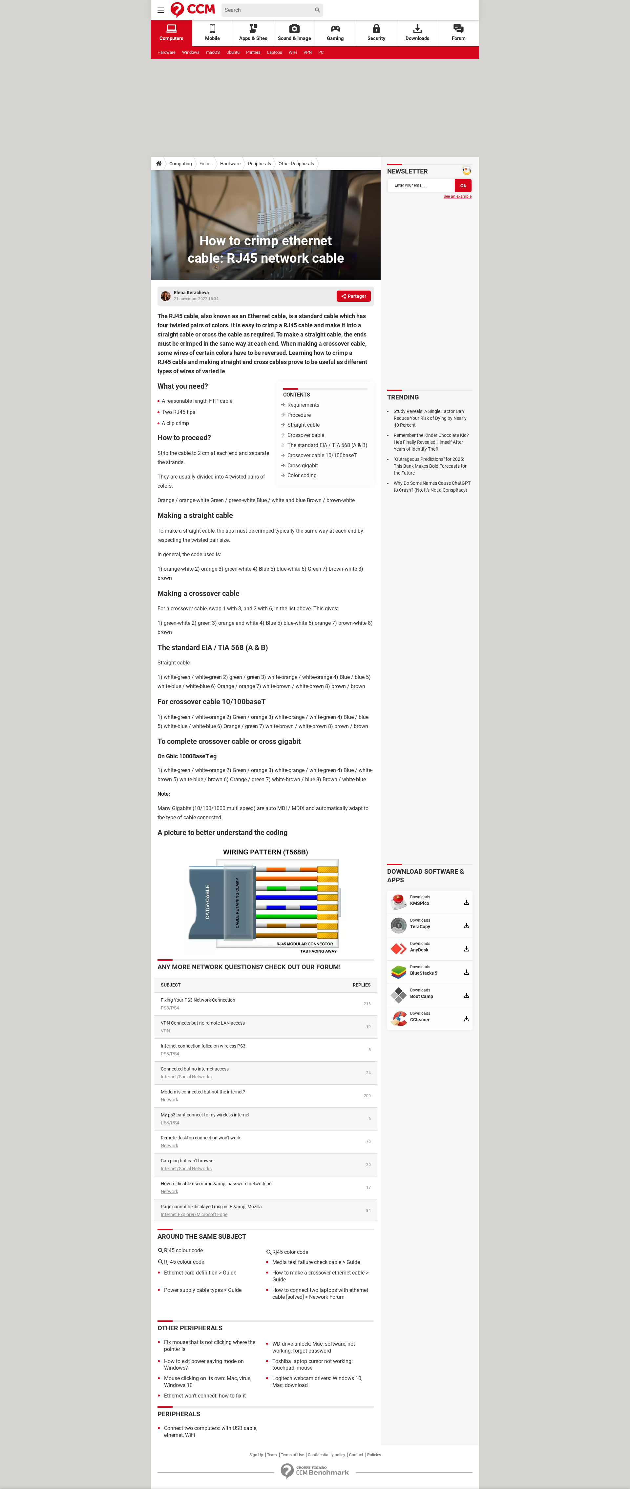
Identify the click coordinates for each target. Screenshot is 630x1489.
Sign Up (256, 1455)
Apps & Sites (253, 38)
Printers (253, 52)
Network (169, 1099)
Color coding (302, 475)
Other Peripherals (296, 163)
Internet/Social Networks (186, 1076)
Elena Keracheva (191, 292)
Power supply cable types (193, 1290)
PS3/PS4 (170, 1007)
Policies (374, 1455)
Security (377, 38)
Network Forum (327, 1297)
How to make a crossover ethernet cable (318, 1273)
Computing (180, 163)
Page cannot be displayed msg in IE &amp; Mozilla (211, 1206)
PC (321, 52)
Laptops (274, 52)
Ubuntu (233, 52)
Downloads (418, 38)
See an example (458, 196)
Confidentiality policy (326, 1455)
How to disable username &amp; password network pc (216, 1183)
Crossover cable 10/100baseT (322, 455)
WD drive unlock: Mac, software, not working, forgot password (313, 1347)
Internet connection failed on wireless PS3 (203, 1046)
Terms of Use (292, 1455)
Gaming (335, 38)
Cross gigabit (302, 465)
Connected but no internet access (195, 1068)
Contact (356, 1455)
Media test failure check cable (306, 1262)
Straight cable (303, 425)
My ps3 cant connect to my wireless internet (205, 1114)
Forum (459, 38)
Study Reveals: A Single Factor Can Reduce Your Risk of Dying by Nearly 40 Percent (430, 418)
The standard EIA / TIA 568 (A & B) (327, 445)
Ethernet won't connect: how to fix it (205, 1396)
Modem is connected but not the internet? (203, 1091)
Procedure (299, 415)
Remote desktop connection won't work (201, 1137)
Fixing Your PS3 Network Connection (198, 1000)
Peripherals (259, 163)
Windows (191, 52)
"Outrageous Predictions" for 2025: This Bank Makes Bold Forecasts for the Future (430, 466)
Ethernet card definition (191, 1273)
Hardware (167, 52)
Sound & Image (294, 38)
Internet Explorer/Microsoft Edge (194, 1214)
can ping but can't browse (187, 1160)
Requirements (303, 405)
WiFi (293, 52)
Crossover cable (305, 435)
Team (272, 1455)
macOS (213, 52)
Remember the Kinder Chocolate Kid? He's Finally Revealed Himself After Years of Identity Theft (431, 442)
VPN (308, 52)
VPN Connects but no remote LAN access (203, 1023)
